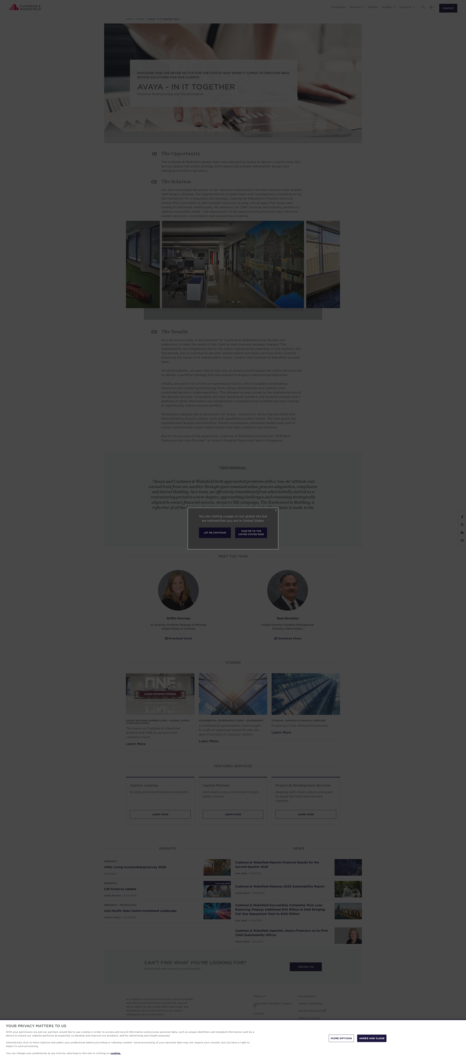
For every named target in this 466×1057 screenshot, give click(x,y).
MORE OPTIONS (341, 1038)
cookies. (115, 1053)
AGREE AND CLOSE (371, 1038)
